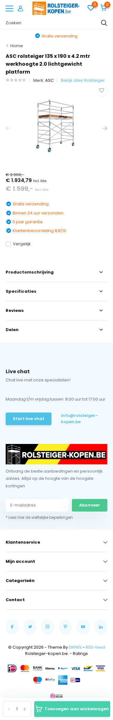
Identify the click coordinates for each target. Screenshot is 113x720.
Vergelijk (22, 244)
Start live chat (28, 419)
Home (16, 46)
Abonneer (89, 505)
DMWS (75, 647)
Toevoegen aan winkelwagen (77, 709)
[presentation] (8, 128)
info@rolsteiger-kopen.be (79, 419)
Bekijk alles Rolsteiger (83, 80)
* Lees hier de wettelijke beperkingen (39, 517)
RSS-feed (95, 647)
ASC (49, 80)
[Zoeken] (104, 23)
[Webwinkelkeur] (56, 696)
